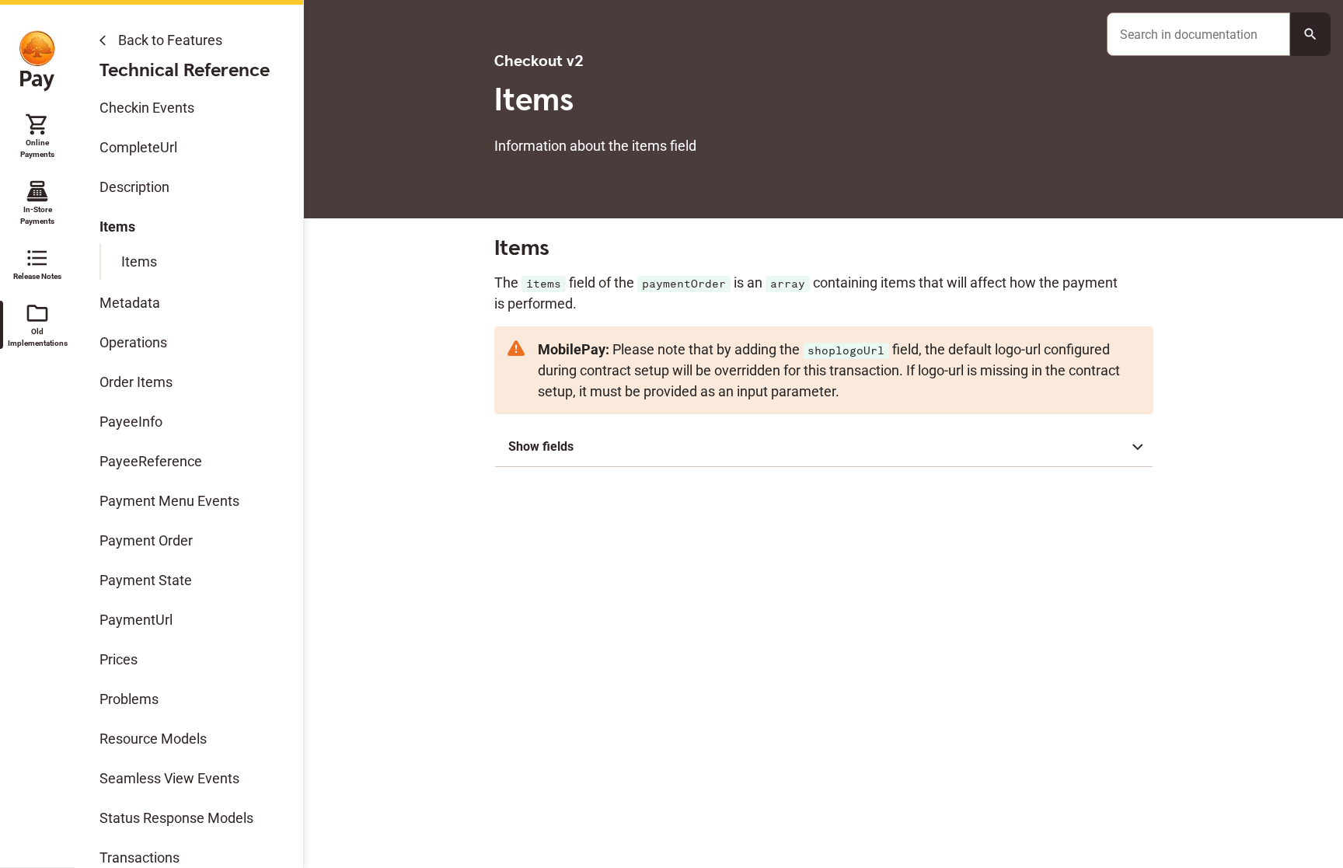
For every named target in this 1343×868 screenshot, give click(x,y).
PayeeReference (150, 461)
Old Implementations (37, 324)
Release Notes (37, 263)
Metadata (129, 303)
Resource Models (153, 738)
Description (134, 187)
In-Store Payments (37, 202)
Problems (129, 699)
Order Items (136, 382)
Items (117, 226)
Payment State (145, 580)
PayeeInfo (130, 421)
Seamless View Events (169, 778)
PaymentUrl (136, 620)
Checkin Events (146, 107)
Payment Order (146, 540)
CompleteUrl (138, 147)
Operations (133, 342)
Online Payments (37, 135)
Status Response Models (176, 818)
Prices (118, 659)
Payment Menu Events (169, 501)
